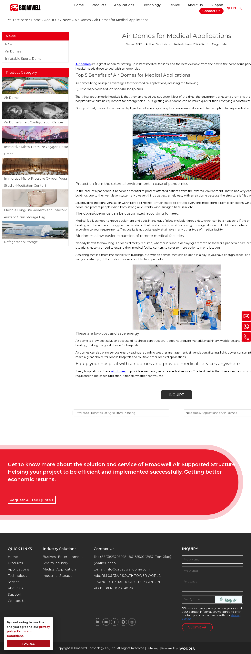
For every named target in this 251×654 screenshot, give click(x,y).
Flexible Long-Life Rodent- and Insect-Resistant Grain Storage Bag (35, 213)
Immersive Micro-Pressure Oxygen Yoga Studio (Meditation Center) (35, 182)
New (8, 44)
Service (13, 582)
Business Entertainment (63, 557)
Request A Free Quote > (32, 500)
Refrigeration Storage (21, 242)
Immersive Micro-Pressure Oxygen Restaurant (36, 150)
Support (15, 594)
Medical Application (59, 569)
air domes (118, 371)
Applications (18, 569)
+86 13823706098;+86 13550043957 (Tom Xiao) (135, 557)
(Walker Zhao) (105, 563)
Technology (17, 576)
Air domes (83, 64)
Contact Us (17, 601)
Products (15, 563)
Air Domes (13, 51)
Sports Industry (55, 563)
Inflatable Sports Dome (23, 59)
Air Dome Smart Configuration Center (33, 122)
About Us (15, 588)
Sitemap (153, 648)
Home (13, 557)
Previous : (105, 413)
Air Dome (11, 98)
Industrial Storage (57, 576)
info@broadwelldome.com (128, 569)
